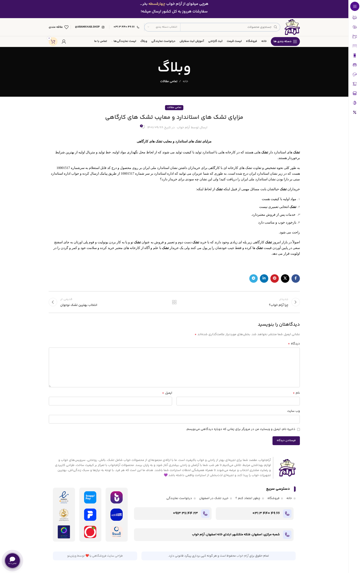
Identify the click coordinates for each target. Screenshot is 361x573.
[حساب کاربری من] (64, 41)
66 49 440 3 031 (266, 513)
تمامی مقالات (168, 81)
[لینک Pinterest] (274, 278)
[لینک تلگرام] (253, 278)
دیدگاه (294, 343)
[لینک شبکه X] (285, 278)
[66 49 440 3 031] (287, 513)
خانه (185, 81)
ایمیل (167, 393)
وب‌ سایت (293, 411)
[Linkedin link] (264, 278)
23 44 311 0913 (185, 513)
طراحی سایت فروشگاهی (107, 556)
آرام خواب (183, 127)
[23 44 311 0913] (205, 513)
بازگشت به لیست (174, 302)
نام (296, 393)
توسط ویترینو (76, 556)
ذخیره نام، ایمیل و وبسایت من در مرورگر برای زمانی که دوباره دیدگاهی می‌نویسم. (240, 429)
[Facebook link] (295, 278)
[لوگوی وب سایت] (292, 27)
